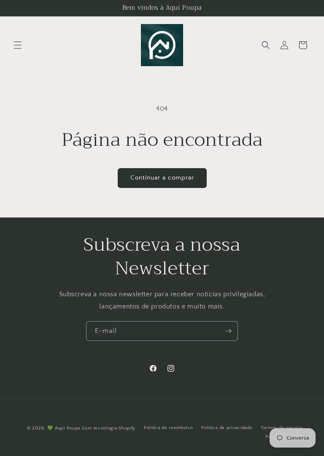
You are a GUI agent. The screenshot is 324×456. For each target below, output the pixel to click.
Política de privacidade (226, 427)
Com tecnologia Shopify (108, 428)
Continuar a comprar (162, 177)
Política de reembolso (168, 427)
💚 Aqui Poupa (63, 428)
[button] (17, 45)
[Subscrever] (228, 331)
